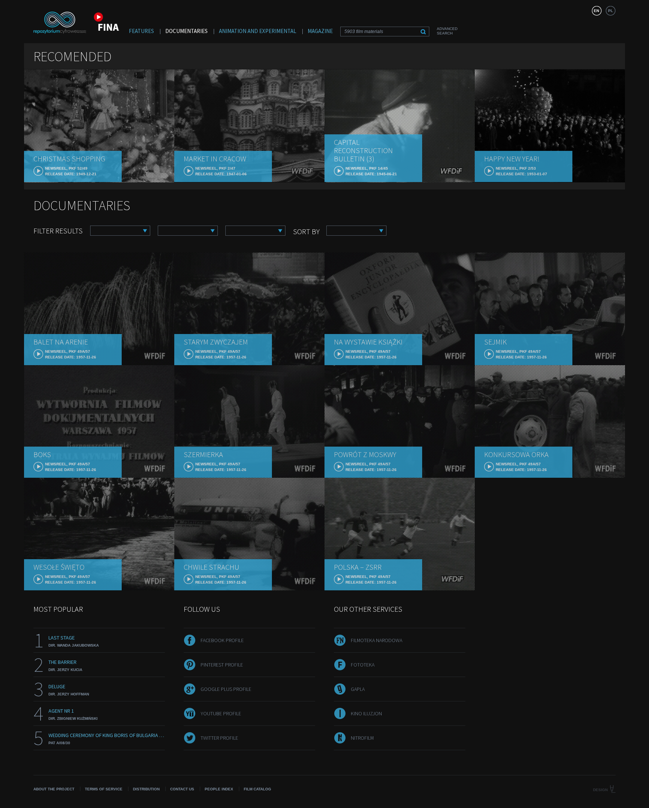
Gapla (358, 689)
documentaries (186, 31)
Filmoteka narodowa (376, 640)
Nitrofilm (362, 737)
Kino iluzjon (366, 713)
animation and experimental (257, 31)
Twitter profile (219, 737)
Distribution (146, 789)
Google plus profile (226, 689)
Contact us (182, 789)
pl (610, 11)
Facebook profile (222, 640)
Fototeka (362, 664)
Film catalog (257, 789)
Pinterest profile (222, 664)
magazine (320, 31)
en (596, 11)
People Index (219, 789)
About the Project (53, 789)
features (141, 31)
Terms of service (103, 789)
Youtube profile (221, 713)
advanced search (447, 31)
